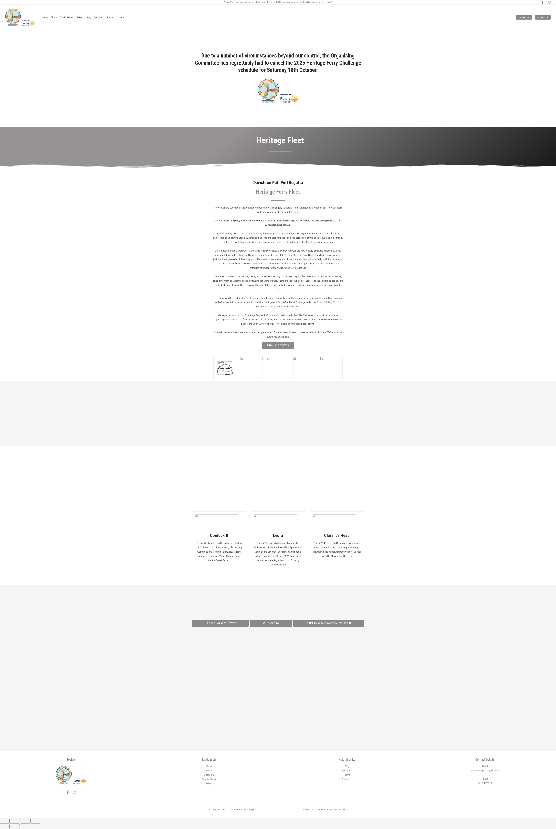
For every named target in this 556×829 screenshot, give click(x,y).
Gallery (209, 783)
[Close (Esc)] (35, 821)
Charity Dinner (209, 779)
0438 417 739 (485, 783)
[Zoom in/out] (5, 821)
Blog (347, 766)
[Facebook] (542, 2)
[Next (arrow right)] (15, 826)
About (209, 770)
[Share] (25, 821)
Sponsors (347, 770)
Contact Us (346, 779)
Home (209, 766)
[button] (524, 17)
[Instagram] (549, 2)
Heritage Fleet (209, 775)
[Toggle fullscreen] (15, 821)
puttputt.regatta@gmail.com (485, 770)
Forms (347, 775)
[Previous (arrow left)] (5, 826)
